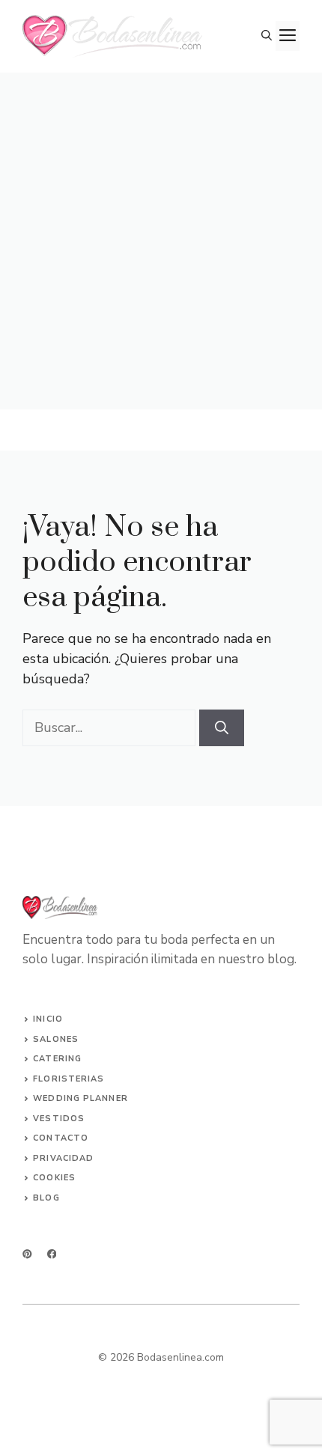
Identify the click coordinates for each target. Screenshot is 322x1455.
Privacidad (63, 1158)
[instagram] (27, 1254)
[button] (267, 36)
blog (46, 1198)
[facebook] (52, 1254)
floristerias (68, 1079)
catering (57, 1058)
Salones (56, 1039)
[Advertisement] (161, 241)
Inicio (48, 1019)
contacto (60, 1138)
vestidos (59, 1118)
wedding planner (80, 1098)
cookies (54, 1177)
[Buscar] (221, 728)
